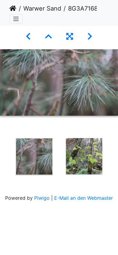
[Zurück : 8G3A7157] (28, 36)
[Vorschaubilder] (48, 36)
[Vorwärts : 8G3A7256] (90, 36)
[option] (34, 156)
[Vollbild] (69, 36)
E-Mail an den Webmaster (83, 198)
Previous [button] (5, 158)
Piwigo (42, 198)
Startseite (12, 8)
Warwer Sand (42, 8)
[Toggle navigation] (16, 19)
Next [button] (113, 158)
